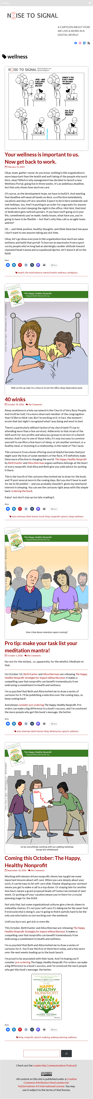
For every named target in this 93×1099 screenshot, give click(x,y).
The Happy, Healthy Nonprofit (70, 459)
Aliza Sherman (36, 462)
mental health (50, 272)
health (21, 272)
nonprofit (55, 516)
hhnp (47, 516)
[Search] (66, 1053)
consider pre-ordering (31, 704)
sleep (71, 516)
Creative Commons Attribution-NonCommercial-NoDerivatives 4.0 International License (47, 1082)
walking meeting (59, 1037)
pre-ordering (23, 962)
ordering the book (21, 491)
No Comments (35, 404)
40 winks (15, 399)
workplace (72, 272)
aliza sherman (19, 516)
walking (46, 1037)
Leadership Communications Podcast (54, 1065)
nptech (64, 516)
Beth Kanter (15, 462)
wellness (62, 272)
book (41, 516)
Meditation (55, 731)
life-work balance (33, 272)
